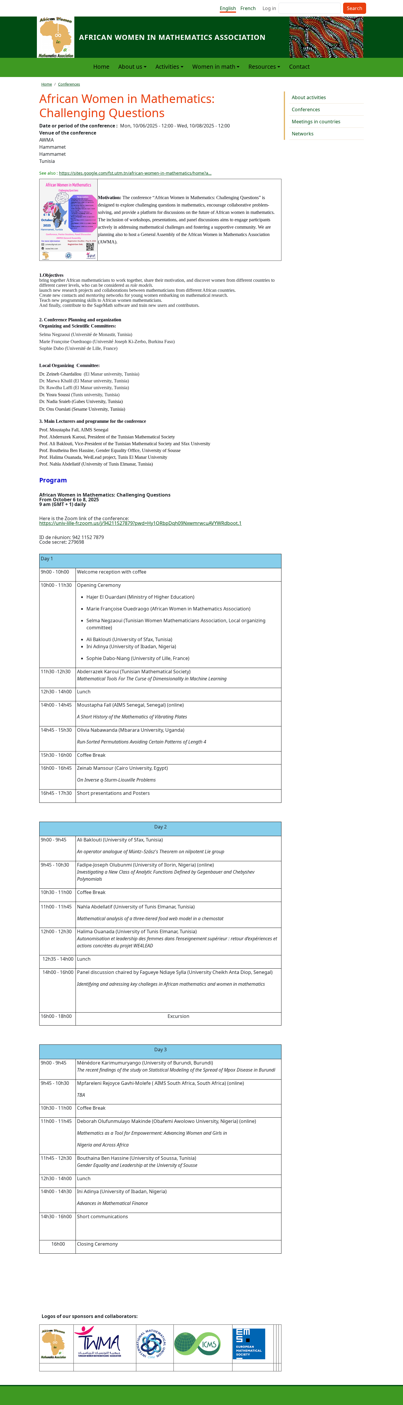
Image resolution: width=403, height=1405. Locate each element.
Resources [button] (262, 67)
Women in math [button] (213, 67)
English (228, 8)
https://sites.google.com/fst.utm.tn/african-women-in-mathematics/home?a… (135, 173)
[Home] (58, 37)
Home (101, 67)
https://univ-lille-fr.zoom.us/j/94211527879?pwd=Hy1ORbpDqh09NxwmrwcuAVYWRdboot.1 (140, 523)
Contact (299, 67)
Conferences (69, 84)
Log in (269, 8)
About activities (309, 97)
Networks (303, 133)
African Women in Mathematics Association (172, 37)
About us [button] (130, 67)
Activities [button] (167, 67)
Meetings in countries (316, 121)
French (248, 8)
